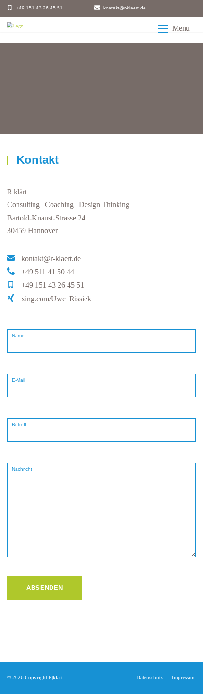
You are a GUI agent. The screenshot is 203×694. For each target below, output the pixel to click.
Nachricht (22, 469)
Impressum (184, 677)
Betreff (19, 424)
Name (18, 335)
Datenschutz (149, 677)
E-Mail (18, 380)
